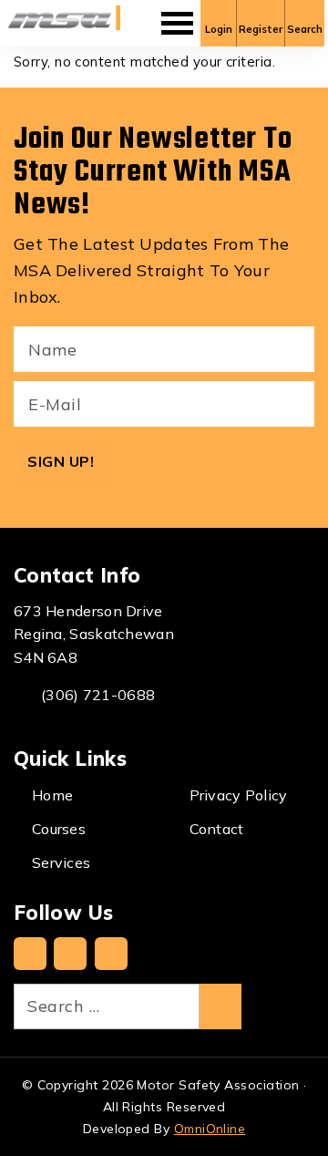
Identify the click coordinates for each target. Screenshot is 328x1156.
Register (260, 29)
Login (218, 29)
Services (61, 862)
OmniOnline (210, 1128)
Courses (59, 829)
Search (305, 29)
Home (52, 795)
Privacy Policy (239, 795)
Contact (217, 829)
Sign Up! (60, 461)
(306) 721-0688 (98, 695)
